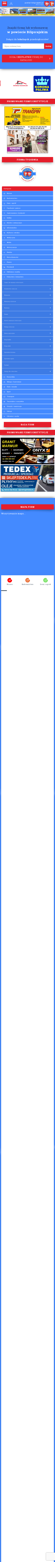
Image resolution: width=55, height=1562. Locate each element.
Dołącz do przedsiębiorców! (27, 39)
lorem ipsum (10, 579)
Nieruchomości (12, 257)
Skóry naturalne (9, 333)
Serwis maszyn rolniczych (12, 320)
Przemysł (10, 267)
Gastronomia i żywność (15, 213)
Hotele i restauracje (14, 223)
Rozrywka (10, 377)
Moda (8, 242)
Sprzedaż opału (9, 358)
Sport (8, 392)
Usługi (9, 411)
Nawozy (6, 308)
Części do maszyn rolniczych (13, 282)
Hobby (9, 218)
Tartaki (6, 365)
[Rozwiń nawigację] (4, 3)
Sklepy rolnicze (9, 327)
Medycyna (10, 237)
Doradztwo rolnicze (10, 288)
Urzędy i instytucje (14, 406)
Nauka (9, 252)
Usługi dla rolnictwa (10, 371)
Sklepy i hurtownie (13, 382)
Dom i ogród (11, 203)
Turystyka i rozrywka (15, 401)
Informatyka (11, 228)
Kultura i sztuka (13, 233)
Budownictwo (11, 198)
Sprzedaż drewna (9, 352)
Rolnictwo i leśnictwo (14, 277)
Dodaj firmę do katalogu (26, 58)
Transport (10, 396)
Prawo (9, 262)
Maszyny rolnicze (10, 301)
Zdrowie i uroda (12, 416)
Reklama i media (13, 272)
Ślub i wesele (11, 387)
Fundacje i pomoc (13, 208)
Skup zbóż (7, 346)
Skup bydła (7, 339)
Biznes (9, 193)
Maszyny (7, 295)
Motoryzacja (11, 247)
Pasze (6, 314)
